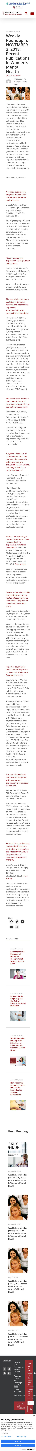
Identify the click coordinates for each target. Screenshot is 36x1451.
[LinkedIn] (9, 1373)
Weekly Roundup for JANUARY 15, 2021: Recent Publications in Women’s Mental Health (17, 1180)
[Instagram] (4, 1373)
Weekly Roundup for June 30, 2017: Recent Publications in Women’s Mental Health (18, 1339)
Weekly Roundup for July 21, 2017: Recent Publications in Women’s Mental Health (17, 1286)
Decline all (18, 1445)
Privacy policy (21, 1436)
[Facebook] (4, 1369)
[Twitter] (9, 1369)
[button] (11, 921)
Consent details (6, 1436)
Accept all (18, 1441)
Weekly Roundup (13, 76)
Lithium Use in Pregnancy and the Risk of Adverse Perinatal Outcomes (18, 1001)
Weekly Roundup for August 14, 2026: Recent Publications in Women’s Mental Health (17, 1044)
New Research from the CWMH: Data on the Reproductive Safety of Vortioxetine (17, 1089)
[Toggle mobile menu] (32, 13)
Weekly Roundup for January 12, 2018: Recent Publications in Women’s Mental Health (17, 1233)
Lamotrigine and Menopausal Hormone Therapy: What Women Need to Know (17, 957)
